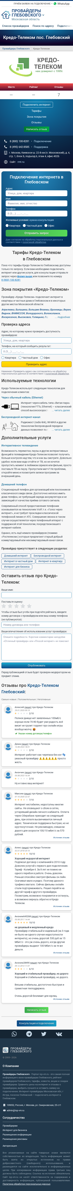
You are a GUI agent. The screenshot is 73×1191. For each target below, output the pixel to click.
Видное (5, 313)
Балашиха (21, 309)
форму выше (25, 276)
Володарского (34, 313)
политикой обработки (34, 242)
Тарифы (36, 110)
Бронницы (56, 309)
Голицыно (38, 317)
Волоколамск (52, 313)
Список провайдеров (15, 26)
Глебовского (26, 15)
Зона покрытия (36, 116)
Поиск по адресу (43, 26)
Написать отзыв (36, 129)
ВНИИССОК (18, 313)
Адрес (9, 188)
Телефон (10, 208)
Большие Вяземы (38, 309)
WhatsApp (63, 3)
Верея (67, 309)
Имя (8, 198)
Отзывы (58, 87)
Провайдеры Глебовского (16, 48)
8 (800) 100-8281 (11, 279)
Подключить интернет (36, 104)
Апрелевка (7, 309)
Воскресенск (9, 317)
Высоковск (24, 317)
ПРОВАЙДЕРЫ (26, 10)
